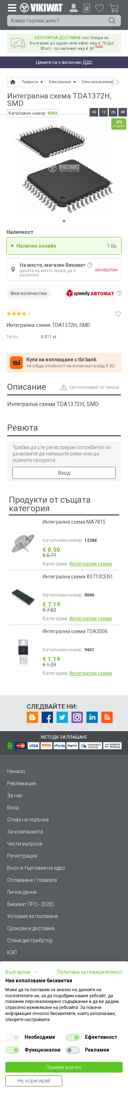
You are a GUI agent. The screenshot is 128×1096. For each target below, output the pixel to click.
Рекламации (21, 783)
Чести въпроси (24, 844)
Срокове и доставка (30, 928)
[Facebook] (47, 717)
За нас (15, 795)
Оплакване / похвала (32, 880)
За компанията (25, 832)
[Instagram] (77, 717)
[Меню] (11, 7)
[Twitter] (62, 717)
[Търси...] (112, 20)
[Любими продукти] (99, 8)
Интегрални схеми (90, 564)
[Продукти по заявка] (86, 8)
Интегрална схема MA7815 (74, 522)
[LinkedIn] (92, 717)
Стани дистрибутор (30, 940)
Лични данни (22, 892)
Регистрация (22, 856)
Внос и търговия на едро (36, 868)
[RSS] (107, 717)
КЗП (12, 952)
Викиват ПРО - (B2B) (30, 904)
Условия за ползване (32, 916)
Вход (64, 473)
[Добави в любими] (118, 313)
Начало (16, 771)
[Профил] (73, 8)
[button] (21, 972)
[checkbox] (12, 1037)
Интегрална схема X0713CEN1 (78, 576)
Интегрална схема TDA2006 (75, 631)
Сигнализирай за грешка (94, 387)
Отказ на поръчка (28, 819)
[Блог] (32, 717)
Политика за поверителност (90, 972)
